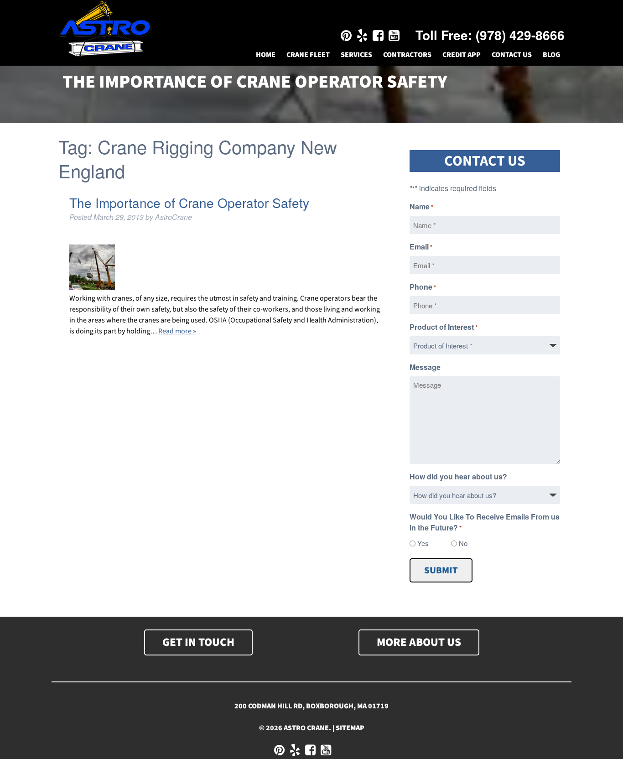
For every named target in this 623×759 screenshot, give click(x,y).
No (463, 543)
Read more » (177, 331)
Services (356, 55)
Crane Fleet (308, 55)
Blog (551, 55)
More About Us (419, 642)
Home (265, 55)
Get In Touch (198, 642)
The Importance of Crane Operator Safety (189, 202)
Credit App (461, 55)
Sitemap (350, 728)
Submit (441, 570)
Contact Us (512, 55)
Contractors (407, 55)
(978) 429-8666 (520, 35)
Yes (423, 543)
